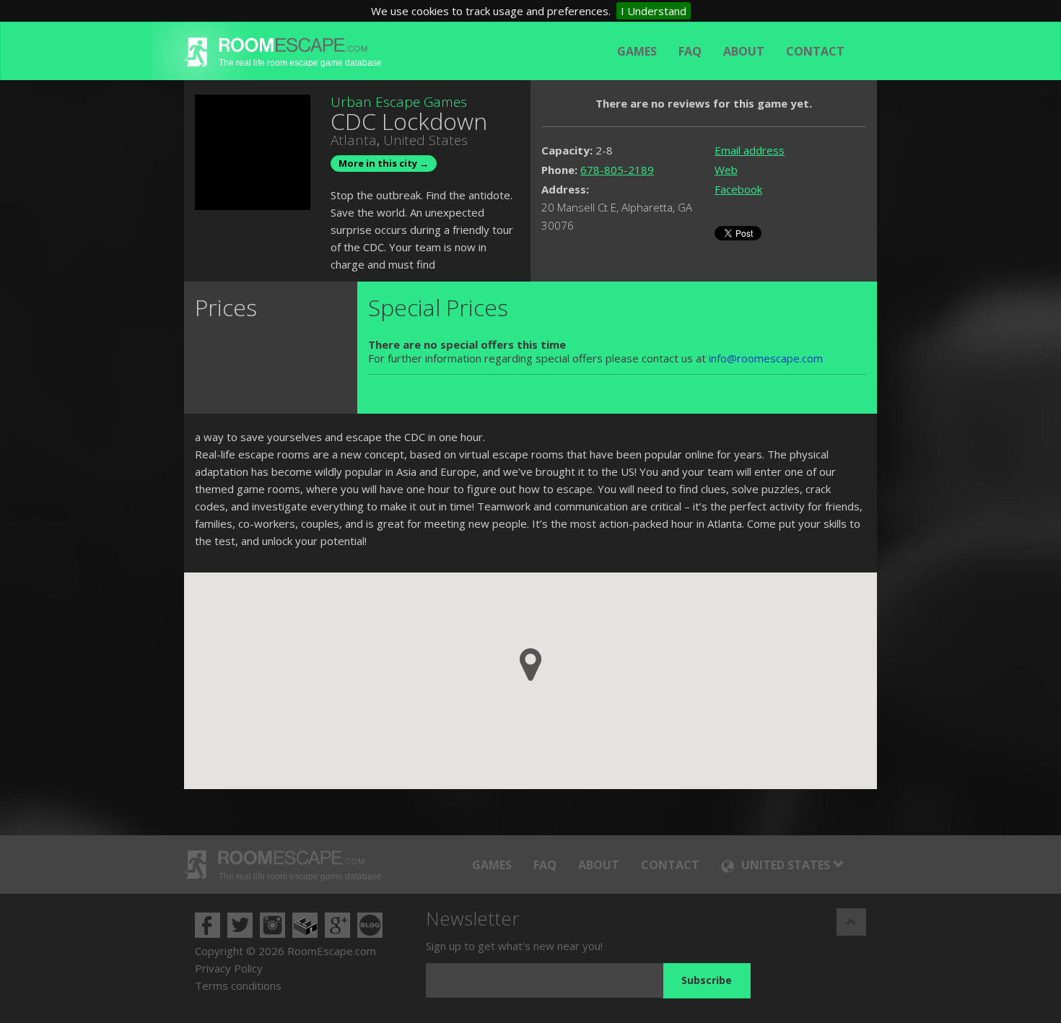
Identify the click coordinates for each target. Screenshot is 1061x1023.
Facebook (738, 189)
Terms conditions (238, 985)
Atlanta (354, 140)
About (743, 51)
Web (726, 169)
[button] (530, 664)
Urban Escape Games (399, 101)
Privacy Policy (229, 968)
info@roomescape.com (766, 358)
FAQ (690, 51)
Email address (750, 150)
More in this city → (384, 163)
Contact (815, 51)
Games (637, 51)
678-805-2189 (617, 169)
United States (425, 140)
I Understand (653, 11)
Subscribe (706, 980)
